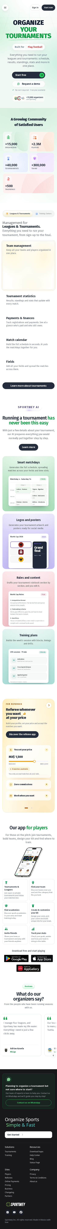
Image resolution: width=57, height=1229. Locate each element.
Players (8, 1174)
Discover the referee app (22, 734)
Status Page (35, 1162)
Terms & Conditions (38, 1177)
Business (8, 1188)
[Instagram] (7, 1212)
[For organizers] (31, 809)
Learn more (28, 447)
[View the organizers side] (49, 705)
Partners (8, 1196)
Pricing (8, 1185)
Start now (48, 7)
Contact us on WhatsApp (28, 1102)
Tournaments (10, 1151)
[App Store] (42, 958)
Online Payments (12, 1181)
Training (8, 1155)
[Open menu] (5, 7)
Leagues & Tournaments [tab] (20, 214)
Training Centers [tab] (45, 214)
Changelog (9, 1192)
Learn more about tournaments (28, 385)
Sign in (35, 7)
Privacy (33, 1174)
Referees (8, 1177)
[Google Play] (16, 958)
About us (33, 1181)
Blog (32, 1159)
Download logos (36, 1151)
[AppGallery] (28, 968)
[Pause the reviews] (53, 1055)
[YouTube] (14, 1212)
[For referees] (26, 809)
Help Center (35, 1155)
